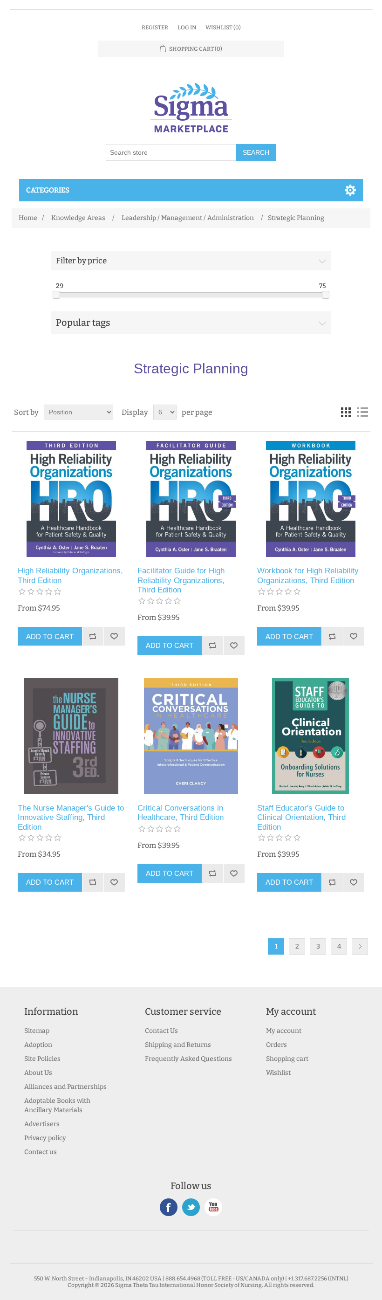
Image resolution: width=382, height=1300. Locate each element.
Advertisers (42, 1124)
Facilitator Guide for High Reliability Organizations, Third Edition (181, 580)
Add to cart (50, 636)
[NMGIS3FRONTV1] (71, 736)
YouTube (213, 1207)
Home (28, 218)
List (362, 412)
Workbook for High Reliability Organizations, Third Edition (308, 575)
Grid (345, 412)
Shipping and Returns (178, 1045)
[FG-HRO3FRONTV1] (191, 499)
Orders (276, 1045)
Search (256, 152)
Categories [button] (47, 190)
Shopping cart (287, 1059)
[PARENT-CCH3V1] (191, 736)
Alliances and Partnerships (65, 1087)
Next (360, 946)
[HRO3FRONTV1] (71, 499)
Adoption (38, 1045)
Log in (186, 27)
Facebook (168, 1207)
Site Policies (42, 1059)
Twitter (191, 1207)
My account (283, 1031)
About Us (38, 1073)
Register (155, 27)
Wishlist (278, 1073)
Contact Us (161, 1031)
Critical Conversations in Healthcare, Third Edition (180, 813)
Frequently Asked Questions (188, 1059)
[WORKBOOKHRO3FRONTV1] (310, 499)
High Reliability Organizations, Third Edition (70, 575)
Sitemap (36, 1031)
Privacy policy (45, 1138)
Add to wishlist (114, 636)
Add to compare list (92, 636)
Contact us (40, 1152)
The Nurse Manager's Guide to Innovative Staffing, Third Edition (71, 818)
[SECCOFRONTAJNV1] (310, 736)
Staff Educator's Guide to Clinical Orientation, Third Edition (301, 818)
